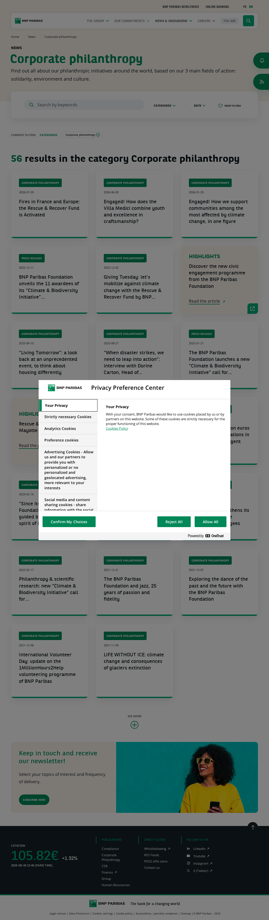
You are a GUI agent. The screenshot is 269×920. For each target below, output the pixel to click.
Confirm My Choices (69, 521)
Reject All (173, 521)
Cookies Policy (117, 428)
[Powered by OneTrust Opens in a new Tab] (208, 536)
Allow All (210, 521)
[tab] (68, 405)
